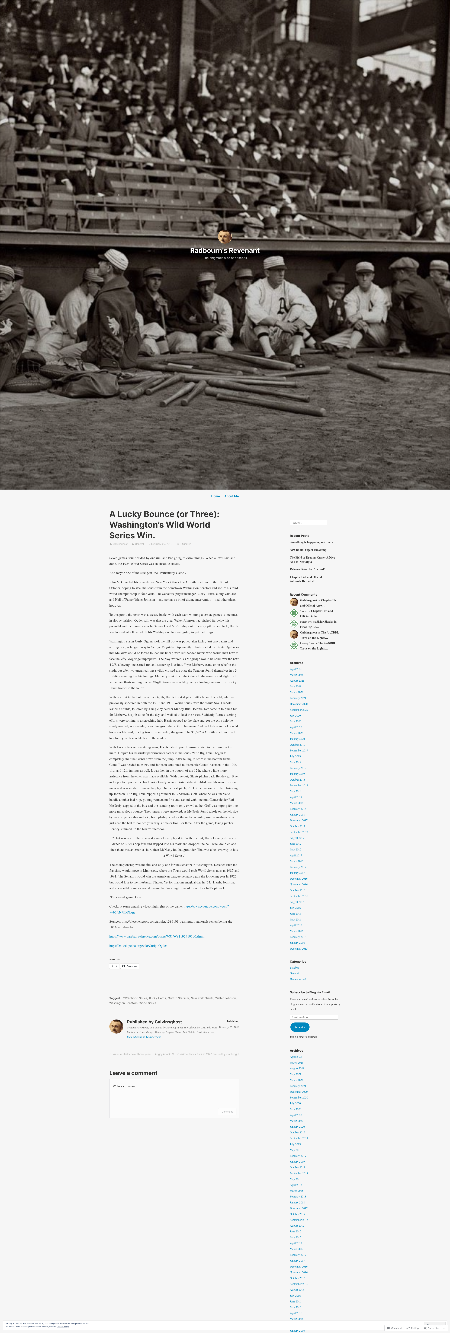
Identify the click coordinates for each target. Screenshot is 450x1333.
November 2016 (299, 884)
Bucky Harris (157, 998)
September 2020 (299, 709)
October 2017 (297, 826)
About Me (231, 496)
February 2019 (298, 768)
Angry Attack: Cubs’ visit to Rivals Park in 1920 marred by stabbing (196, 1054)
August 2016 (297, 902)
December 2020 (299, 704)
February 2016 (298, 937)
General (139, 543)
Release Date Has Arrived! (307, 569)
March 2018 (296, 803)
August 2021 (297, 680)
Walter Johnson (225, 998)
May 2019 (295, 762)
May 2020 (295, 721)
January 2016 (297, 942)
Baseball (294, 967)
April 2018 (296, 797)
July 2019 (295, 756)
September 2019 (299, 750)
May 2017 (295, 849)
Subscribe (300, 1027)
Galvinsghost (120, 543)
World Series (147, 1003)
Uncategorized (298, 979)
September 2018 (299, 785)
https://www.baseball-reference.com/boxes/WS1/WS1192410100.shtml (156, 936)
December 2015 (299, 948)
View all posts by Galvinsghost (143, 1036)
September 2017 (299, 832)
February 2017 (298, 867)
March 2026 (296, 675)
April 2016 (296, 925)
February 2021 (298, 698)
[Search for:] (308, 522)
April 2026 (296, 669)
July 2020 (295, 715)
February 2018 (298, 808)
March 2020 (296, 733)
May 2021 (295, 686)
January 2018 (297, 814)
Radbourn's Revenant (225, 250)
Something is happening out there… (313, 542)
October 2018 (297, 779)
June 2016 (295, 913)
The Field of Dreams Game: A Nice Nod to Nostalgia (312, 559)
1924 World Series (135, 998)
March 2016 (296, 931)
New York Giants (202, 998)
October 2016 (297, 890)
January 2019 (297, 774)
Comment (227, 1111)
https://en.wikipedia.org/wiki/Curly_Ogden (138, 945)
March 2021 (296, 692)
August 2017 (297, 838)
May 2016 (295, 919)
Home (215, 496)
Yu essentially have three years (130, 1054)
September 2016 (299, 896)
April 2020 (296, 727)
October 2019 (297, 744)
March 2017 (296, 861)
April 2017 (296, 855)
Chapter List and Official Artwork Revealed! (306, 579)
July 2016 (295, 907)
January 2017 (297, 873)
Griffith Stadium (178, 998)
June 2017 (295, 843)
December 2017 (299, 820)
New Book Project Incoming (308, 549)
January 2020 (297, 739)
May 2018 (295, 791)
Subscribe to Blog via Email (310, 992)
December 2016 (299, 878)
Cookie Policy (63, 1326)
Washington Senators (123, 1003)
